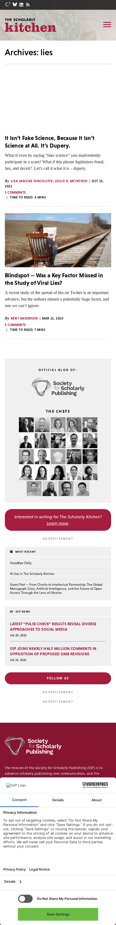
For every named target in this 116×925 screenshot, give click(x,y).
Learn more (57, 523)
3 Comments (15, 192)
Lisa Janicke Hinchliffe (32, 181)
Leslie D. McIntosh (71, 181)
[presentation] (58, 103)
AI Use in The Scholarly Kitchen (32, 574)
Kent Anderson (24, 318)
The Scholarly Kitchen (30, 25)
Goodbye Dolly (21, 563)
